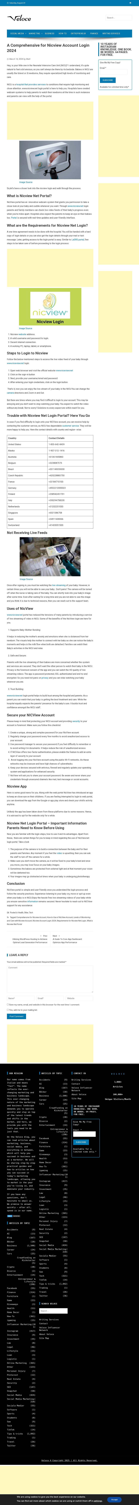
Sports (10, 1413)
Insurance (12, 1335)
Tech (31, 912)
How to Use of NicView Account (60, 917)
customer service (70, 426)
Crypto (10, 1267)
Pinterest (12, 1375)
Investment (13, 1339)
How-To (63, 33)
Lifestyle (12, 1351)
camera (10, 393)
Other (26, 912)
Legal (10, 1347)
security (76, 721)
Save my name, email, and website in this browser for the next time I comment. (44, 1005)
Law (9, 1343)
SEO (9, 1387)
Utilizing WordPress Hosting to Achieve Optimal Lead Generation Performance (29, 939)
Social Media (17, 33)
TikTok (10, 1429)
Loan (9, 1355)
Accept (114, 1499)
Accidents (12, 1229)
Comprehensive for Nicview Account (31, 917)
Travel (10, 1442)
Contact (43, 1323)
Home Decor (13, 1312)
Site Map (44, 1338)
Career (10, 1249)
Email (103, 68)
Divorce (11, 1271)
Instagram (12, 1331)
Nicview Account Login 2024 (44, 921)
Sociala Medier (15, 1405)
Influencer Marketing (19, 1324)
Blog (9, 1237)
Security (12, 1383)
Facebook (12, 1288)
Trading (11, 1437)
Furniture (12, 1296)
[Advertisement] (50, 121)
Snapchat (12, 1391)
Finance (94, 33)
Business (49, 33)
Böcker (10, 1241)
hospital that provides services (31, 84)
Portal (14, 217)
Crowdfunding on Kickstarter (26, 1259)
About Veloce (46, 1334)
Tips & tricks (15, 1434)
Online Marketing (17, 1363)
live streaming (59, 585)
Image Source (25, 182)
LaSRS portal (78, 239)
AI (8, 1233)
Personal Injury (16, 1371)
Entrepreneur (78, 33)
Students (12, 1418)
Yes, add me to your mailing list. (23, 1010)
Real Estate (13, 1379)
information (32, 901)
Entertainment (15, 1275)
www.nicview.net (75, 206)
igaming (11, 1320)
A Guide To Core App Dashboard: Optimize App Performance (67, 939)
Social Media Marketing (20, 1399)
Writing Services (111, 33)
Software (12, 1410)
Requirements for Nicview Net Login (71, 921)
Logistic (12, 1359)
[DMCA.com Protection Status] (14, 1216)
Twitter (11, 1445)
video (59, 853)
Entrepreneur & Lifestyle (26, 1280)
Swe (9, 1421)
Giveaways (12, 1304)
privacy (45, 678)
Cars (9, 1253)
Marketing (34, 33)
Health (20, 912)
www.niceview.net (15, 363)
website (22, 334)
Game (9, 1300)
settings (98, 1501)
